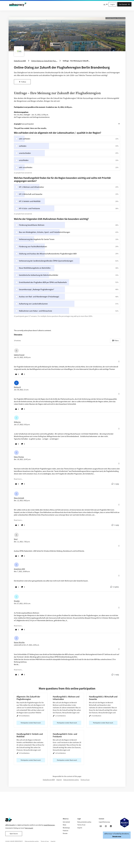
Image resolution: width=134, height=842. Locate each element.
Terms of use (85, 780)
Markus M (17, 387)
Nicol (15, 539)
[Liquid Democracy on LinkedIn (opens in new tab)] (111, 826)
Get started (66, 822)
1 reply (116, 484)
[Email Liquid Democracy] (101, 826)
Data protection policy (71, 780)
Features (65, 831)
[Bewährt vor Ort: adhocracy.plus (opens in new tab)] (124, 822)
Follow (23, 82)
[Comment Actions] (119, 361)
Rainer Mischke (19, 642)
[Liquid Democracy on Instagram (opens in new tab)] (106, 826)
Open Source (14, 834)
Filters (116, 340)
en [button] (105, 4)
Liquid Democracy (49, 825)
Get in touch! (29, 828)
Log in (112, 4)
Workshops (66, 828)
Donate (65, 833)
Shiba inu (17, 422)
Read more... (18, 479)
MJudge (17, 601)
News (64, 825)
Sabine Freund (19, 355)
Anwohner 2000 (19, 569)
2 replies (116, 587)
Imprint (59, 780)
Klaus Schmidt (19, 498)
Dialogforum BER (49, 780)
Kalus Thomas (19, 457)
